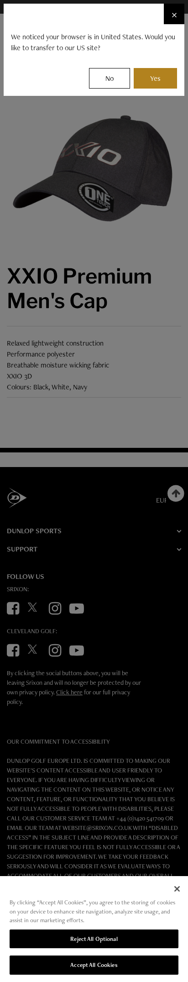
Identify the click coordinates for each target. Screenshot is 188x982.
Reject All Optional (93, 939)
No (109, 78)
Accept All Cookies (93, 965)
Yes (155, 78)
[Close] (177, 889)
